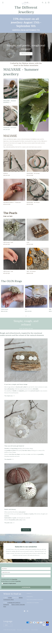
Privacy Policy (14, 579)
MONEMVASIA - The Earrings (33, 173)
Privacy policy (30, 596)
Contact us (29, 593)
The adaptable (8, 459)
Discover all (26, 529)
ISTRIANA (5, 173)
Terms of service (26, 629)
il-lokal (10, 597)
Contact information (34, 629)
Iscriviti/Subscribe (26, 587)
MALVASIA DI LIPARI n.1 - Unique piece (12, 202)
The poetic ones (8, 522)
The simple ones (8, 395)
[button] (2, 2)
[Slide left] (23, 316)
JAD (7, 629)
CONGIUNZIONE (4, 309)
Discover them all (26, 53)
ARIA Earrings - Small (8, 242)
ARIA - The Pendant (31, 271)
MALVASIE (10, 135)
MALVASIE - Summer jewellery (9, 101)
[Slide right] (28, 316)
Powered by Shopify (12, 629)
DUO (26, 309)
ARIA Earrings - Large (8, 271)
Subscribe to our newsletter (33, 602)
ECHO (28, 242)
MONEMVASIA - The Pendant (9, 127)
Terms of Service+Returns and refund (35, 599)
